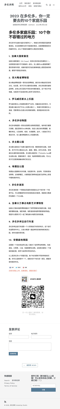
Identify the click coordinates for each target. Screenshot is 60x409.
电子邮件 (34, 334)
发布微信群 (16, 380)
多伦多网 (9, 4)
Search (7, 380)
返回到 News (31, 365)
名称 (10, 334)
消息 (10, 341)
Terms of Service (10, 386)
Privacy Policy (9, 383)
